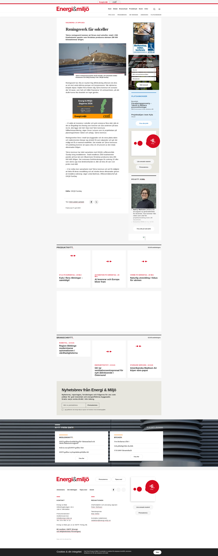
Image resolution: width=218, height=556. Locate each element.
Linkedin (118, 490)
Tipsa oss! (111, 14)
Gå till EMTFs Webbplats (155, 427)
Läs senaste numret (143, 161)
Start (109, 9)
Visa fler (81, 458)
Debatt (115, 9)
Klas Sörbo (95, 514)
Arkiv (146, 9)
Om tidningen (133, 14)
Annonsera (144, 14)
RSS (124, 490)
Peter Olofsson (96, 507)
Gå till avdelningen (154, 247)
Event (141, 9)
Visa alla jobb (143, 123)
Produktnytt (133, 9)
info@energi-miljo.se (64, 518)
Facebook (113, 490)
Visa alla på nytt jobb (144, 229)
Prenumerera (122, 14)
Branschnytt (123, 9)
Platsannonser (156, 14)
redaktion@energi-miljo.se (101, 520)
